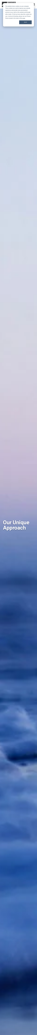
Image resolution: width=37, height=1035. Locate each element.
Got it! (25, 22)
